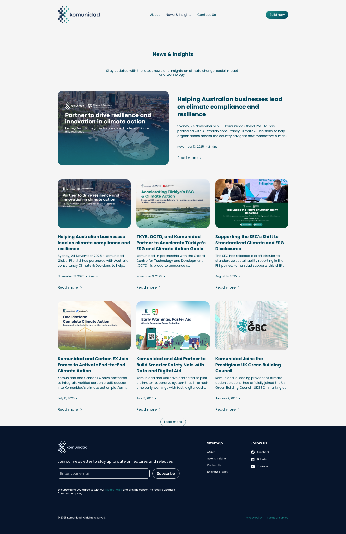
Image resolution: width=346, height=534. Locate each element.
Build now (277, 14)
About (155, 14)
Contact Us (206, 14)
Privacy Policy (113, 490)
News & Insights (179, 14)
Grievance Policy (217, 472)
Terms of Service (277, 517)
